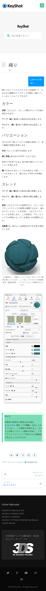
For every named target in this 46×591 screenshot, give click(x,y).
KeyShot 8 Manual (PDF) (13, 510)
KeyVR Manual (8, 523)
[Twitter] (7, 573)
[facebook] (23, 455)
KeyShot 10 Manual (10, 516)
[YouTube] (26, 573)
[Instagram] (35, 573)
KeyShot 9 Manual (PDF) (13, 513)
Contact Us (32, 462)
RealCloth (11, 425)
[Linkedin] (21, 579)
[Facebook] (17, 573)
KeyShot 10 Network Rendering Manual (20, 520)
